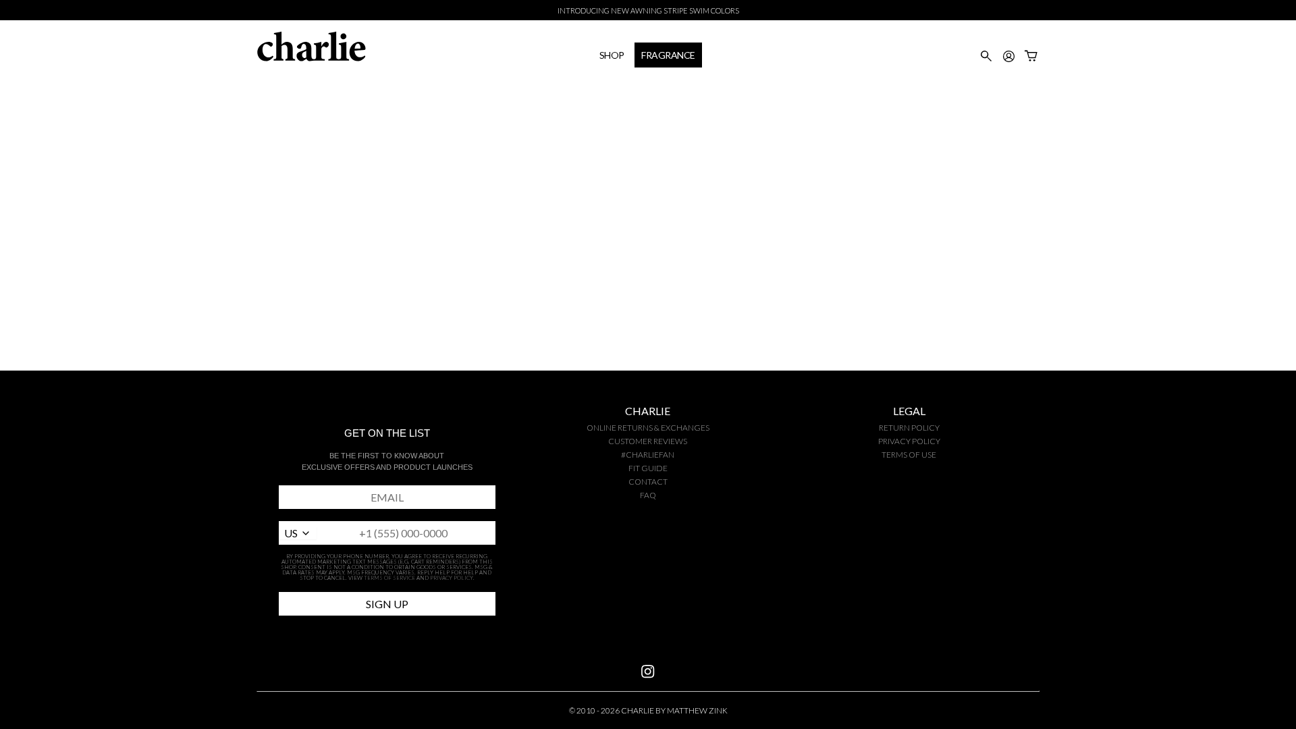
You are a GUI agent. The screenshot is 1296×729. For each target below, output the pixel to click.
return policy (909, 428)
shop (611, 55)
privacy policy (909, 441)
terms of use (909, 455)
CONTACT (648, 482)
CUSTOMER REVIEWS (647, 441)
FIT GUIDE (648, 468)
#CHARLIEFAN (647, 455)
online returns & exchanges (648, 428)
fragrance (668, 55)
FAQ (648, 495)
